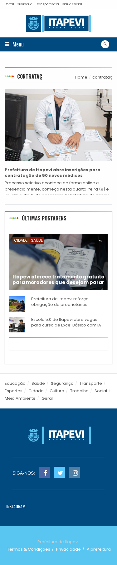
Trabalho (79, 391)
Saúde (37, 240)
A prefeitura (99, 549)
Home (81, 77)
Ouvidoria (24, 4)
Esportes (13, 391)
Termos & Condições (28, 549)
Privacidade (68, 549)
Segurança (62, 383)
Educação (15, 383)
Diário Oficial (72, 4)
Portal (9, 4)
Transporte (91, 383)
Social (101, 391)
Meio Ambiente (20, 398)
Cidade (20, 240)
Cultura (57, 391)
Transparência (47, 4)
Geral (47, 398)
